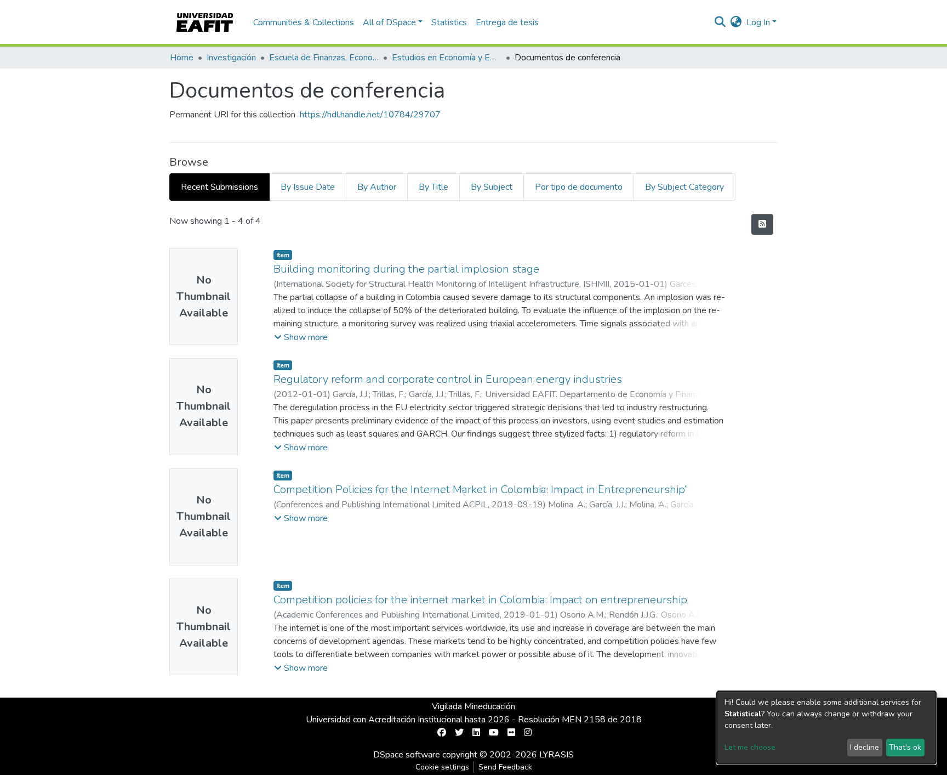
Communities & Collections (303, 22)
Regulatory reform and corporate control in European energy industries (447, 379)
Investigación (231, 58)
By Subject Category (684, 187)
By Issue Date (308, 187)
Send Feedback (505, 767)
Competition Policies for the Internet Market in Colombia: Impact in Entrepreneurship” (480, 489)
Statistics (449, 22)
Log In (758, 22)
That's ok (905, 747)
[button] (736, 22)
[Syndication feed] (762, 224)
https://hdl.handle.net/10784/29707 (370, 115)
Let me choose (749, 747)
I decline (864, 747)
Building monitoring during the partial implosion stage (406, 269)
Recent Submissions (219, 187)
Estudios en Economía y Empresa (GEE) (446, 58)
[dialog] (826, 727)
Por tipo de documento (579, 187)
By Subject (491, 187)
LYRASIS (556, 755)
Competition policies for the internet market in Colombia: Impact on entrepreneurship (480, 599)
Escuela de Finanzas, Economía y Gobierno (324, 58)
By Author (376, 187)
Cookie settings (442, 767)
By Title (433, 187)
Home (181, 58)
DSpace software (406, 755)
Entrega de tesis (507, 22)
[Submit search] (720, 22)
